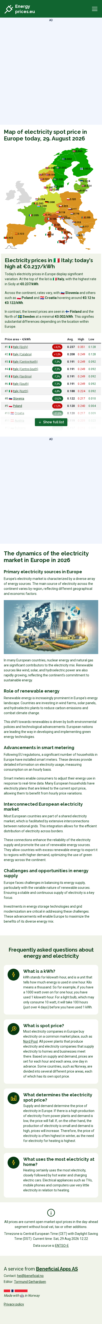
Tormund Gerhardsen (30, 1282)
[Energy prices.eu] (9, 10)
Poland (17, 406)
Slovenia (18, 398)
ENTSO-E (62, 1245)
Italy (20, 347)
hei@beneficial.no (30, 1276)
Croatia (19, 413)
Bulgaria (20, 428)
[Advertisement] (51, 74)
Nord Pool (30, 1041)
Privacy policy (14, 1304)
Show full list (53, 422)
